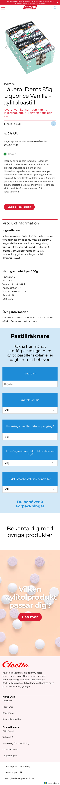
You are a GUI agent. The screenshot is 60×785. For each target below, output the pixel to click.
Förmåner (7, 707)
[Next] (53, 48)
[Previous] (6, 48)
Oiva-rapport (12, 772)
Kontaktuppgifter (11, 719)
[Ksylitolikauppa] (30, 7)
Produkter (7, 700)
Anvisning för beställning (16, 743)
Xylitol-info (8, 737)
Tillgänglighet (10, 755)
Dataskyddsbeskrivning (17, 766)
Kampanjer (8, 713)
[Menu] (1, 7)
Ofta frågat (8, 731)
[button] (52, 783)
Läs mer (30, 617)
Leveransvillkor (10, 749)
